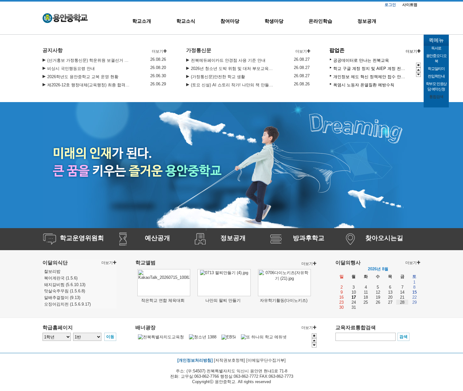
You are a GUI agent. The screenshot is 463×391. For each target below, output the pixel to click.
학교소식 (185, 21)
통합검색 (436, 97)
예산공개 (157, 237)
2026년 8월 (378, 269)
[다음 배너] (418, 74)
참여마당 (229, 21)
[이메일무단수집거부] (266, 360)
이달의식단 (55, 262)
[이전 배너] (418, 69)
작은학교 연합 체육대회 (163, 300)
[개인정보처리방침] (195, 360)
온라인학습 (320, 21)
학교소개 (141, 21)
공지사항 (53, 50)
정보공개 (366, 21)
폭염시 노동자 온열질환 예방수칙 (363, 85)
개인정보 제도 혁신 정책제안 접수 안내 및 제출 (369, 76)
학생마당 (274, 21)
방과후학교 (308, 237)
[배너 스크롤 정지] (418, 65)
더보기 (411, 51)
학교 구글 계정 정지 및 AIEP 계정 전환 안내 (369, 68)
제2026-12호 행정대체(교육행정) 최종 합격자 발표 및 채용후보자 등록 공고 (88, 85)
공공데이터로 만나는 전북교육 (361, 60)
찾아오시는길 (384, 237)
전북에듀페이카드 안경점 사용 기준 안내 (228, 60)
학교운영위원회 (82, 237)
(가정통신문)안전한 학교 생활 (218, 76)
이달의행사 (348, 262)
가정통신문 (198, 50)
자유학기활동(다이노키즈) (283, 300)
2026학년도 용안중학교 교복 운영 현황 (82, 76)
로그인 (390, 5)
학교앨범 (145, 262)
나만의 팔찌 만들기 (223, 300)
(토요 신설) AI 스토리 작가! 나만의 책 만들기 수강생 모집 (232, 85)
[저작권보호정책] (229, 360)
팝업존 (337, 50)
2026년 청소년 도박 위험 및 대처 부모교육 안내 (232, 68)
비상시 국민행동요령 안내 (71, 68)
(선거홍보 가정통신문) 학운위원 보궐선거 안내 (88, 60)
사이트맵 (409, 5)
